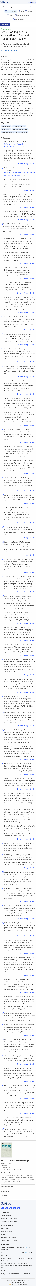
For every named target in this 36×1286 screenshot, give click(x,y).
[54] (2, 997)
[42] (2, 793)
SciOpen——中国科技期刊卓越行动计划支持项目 (15, 1274)
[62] (2, 1117)
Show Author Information (9, 50)
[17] (2, 381)
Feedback (4, 1271)
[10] (2, 267)
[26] (2, 527)
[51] (2, 940)
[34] (2, 659)
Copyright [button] (4, 1195)
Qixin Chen (11, 44)
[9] (2, 253)
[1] (2, 141)
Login (29, 2)
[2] (2, 151)
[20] (2, 429)
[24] (2, 495)
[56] (2, 1025)
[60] (2, 1085)
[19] (2, 412)
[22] (2, 461)
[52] (2, 957)
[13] (2, 317)
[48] (2, 888)
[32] (2, 627)
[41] (2, 778)
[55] (2, 1013)
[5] (2, 194)
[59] (2, 1068)
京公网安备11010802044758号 (19, 1284)
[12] (2, 297)
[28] (2, 559)
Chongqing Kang (22, 44)
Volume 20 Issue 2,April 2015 (7, 1164)
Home (5, 7)
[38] (2, 730)
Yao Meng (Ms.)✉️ (21, 1247)
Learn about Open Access (9, 1218)
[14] (2, 334)
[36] (2, 696)
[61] (2, 1103)
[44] (2, 826)
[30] (2, 596)
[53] (2, 979)
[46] (2, 855)
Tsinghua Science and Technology (19, 7)
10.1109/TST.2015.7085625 (12, 1169)
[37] (2, 713)
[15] (2, 349)
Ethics (3, 1234)
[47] (2, 872)
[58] (2, 1056)
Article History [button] (5, 1191)
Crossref (20, 164)
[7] (2, 224)
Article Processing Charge (9, 1240)
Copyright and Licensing (8, 1237)
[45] (2, 843)
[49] (2, 906)
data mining (5, 129)
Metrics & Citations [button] (7, 1187)
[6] (2, 211)
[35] (2, 679)
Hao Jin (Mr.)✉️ (20, 1258)
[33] (2, 644)
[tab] (18, 1187)
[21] (2, 447)
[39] (2, 746)
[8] (2, 239)
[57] (2, 1039)
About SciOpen (6, 1215)
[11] (2, 282)
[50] (2, 923)
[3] (2, 168)
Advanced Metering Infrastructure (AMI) (14, 132)
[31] (2, 612)
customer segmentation (20, 129)
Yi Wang (4, 44)
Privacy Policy (5, 1228)
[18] (2, 398)
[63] (2, 1129)
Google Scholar (29, 164)
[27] (2, 542)
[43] (2, 809)
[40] (2, 763)
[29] (2, 576)
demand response (19, 126)
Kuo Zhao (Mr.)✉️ (21, 1253)
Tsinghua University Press (9, 1221)
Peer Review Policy (7, 1231)
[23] (2, 478)
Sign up (34, 2)
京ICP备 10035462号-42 (18, 1282)
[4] (2, 179)
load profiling (6, 126)
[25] (2, 507)
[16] (2, 366)
